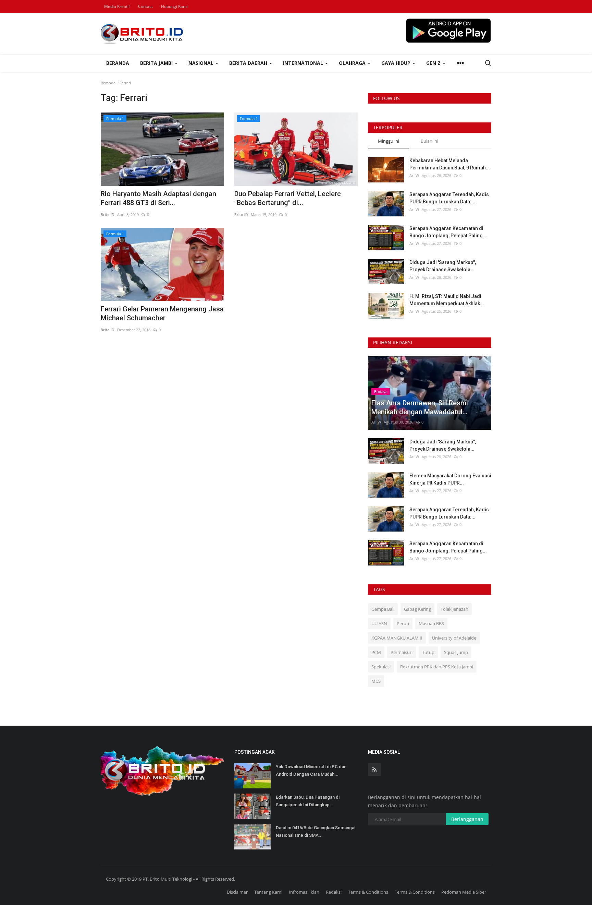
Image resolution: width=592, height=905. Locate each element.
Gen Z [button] (434, 63)
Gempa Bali (382, 609)
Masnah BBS (431, 623)
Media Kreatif (117, 6)
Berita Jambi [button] (157, 63)
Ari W (414, 175)
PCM (376, 652)
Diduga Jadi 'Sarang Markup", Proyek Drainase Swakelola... (442, 266)
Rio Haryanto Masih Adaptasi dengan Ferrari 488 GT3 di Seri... (158, 198)
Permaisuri (401, 652)
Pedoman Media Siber (463, 892)
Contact (145, 6)
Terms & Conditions (368, 892)
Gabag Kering (417, 609)
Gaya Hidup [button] (396, 63)
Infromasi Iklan (304, 892)
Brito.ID (107, 214)
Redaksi (334, 892)
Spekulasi (381, 667)
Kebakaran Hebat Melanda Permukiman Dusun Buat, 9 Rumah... (449, 164)
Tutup (428, 652)
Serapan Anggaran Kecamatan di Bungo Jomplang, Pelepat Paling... (448, 232)
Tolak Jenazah (454, 609)
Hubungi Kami (174, 6)
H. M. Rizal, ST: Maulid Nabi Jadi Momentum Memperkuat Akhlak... (446, 300)
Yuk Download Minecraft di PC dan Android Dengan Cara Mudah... (311, 770)
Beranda (117, 63)
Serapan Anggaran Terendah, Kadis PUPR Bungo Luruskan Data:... (449, 198)
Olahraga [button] (353, 63)
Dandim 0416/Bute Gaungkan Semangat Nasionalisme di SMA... (316, 831)
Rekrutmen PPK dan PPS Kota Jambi (436, 667)
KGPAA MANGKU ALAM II (396, 638)
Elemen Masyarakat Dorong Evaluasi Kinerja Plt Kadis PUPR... (450, 479)
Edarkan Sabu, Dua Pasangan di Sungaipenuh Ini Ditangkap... (308, 801)
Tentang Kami (268, 892)
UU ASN (379, 623)
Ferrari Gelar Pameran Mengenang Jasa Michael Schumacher (162, 313)
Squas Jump (456, 652)
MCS (376, 681)
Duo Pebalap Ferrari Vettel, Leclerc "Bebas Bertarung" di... (287, 198)
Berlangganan (467, 819)
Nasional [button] (201, 63)
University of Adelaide (454, 638)
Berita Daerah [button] (249, 63)
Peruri (403, 623)
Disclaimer (237, 892)
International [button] (303, 63)
